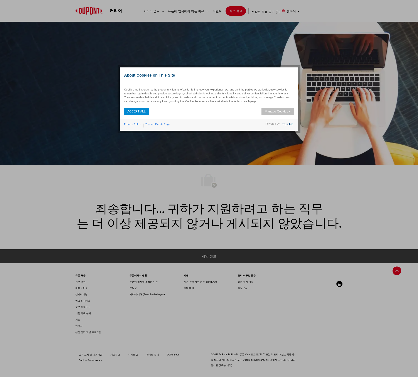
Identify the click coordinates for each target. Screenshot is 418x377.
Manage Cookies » (278, 111)
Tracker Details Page (157, 124)
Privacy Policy (132, 124)
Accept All (136, 111)
